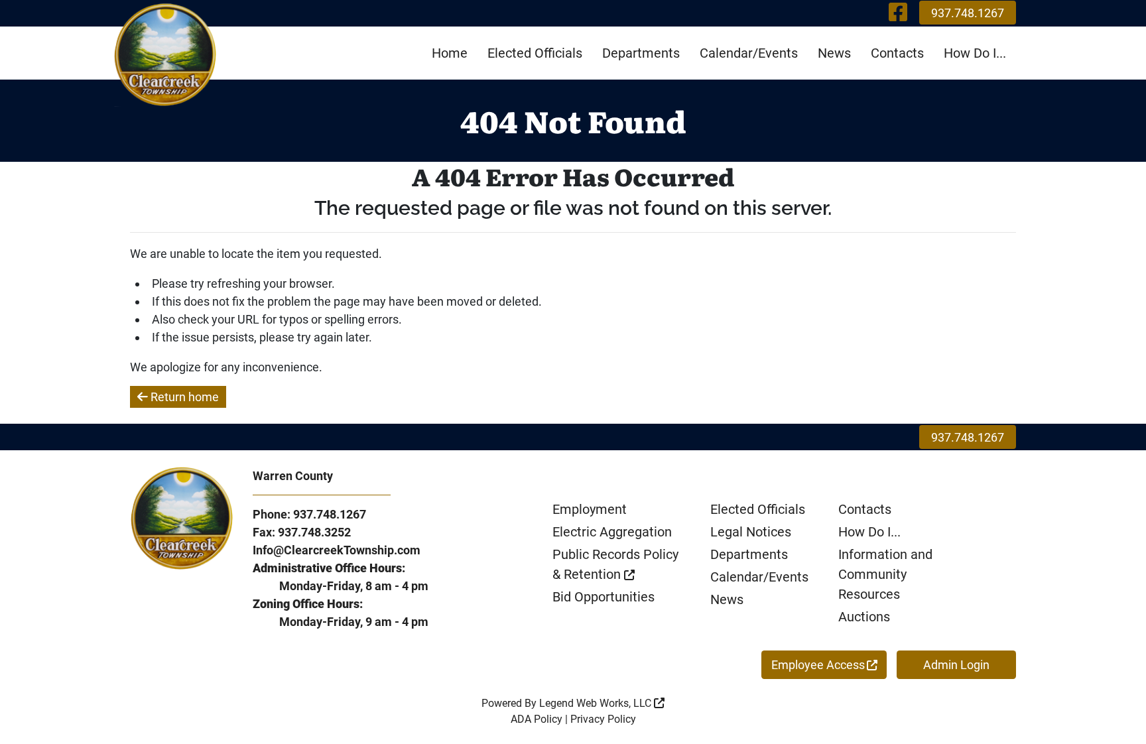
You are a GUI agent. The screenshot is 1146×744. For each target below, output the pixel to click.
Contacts (897, 53)
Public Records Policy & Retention (615, 564)
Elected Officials (534, 53)
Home (450, 53)
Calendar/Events (749, 53)
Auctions (864, 617)
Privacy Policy (603, 719)
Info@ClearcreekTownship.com (336, 550)
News (834, 53)
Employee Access (818, 665)
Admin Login (956, 665)
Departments (641, 53)
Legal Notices (750, 532)
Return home (183, 397)
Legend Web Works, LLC (596, 703)
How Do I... (975, 53)
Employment (589, 509)
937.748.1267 (967, 13)
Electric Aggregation (612, 532)
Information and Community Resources (885, 574)
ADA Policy (536, 719)
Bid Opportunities (603, 597)
